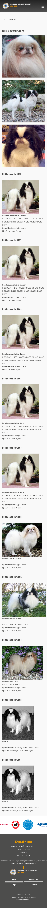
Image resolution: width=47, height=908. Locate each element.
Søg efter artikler (10, 19)
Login (14, 884)
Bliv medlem (33, 879)
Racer (14, 879)
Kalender (34, 884)
